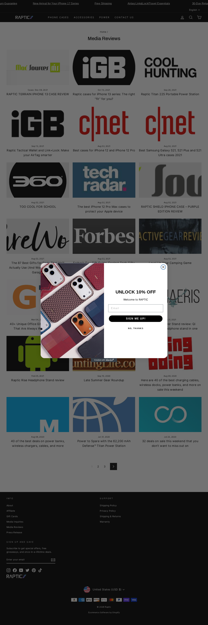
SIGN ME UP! (136, 318)
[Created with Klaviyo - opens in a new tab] (104, 360)
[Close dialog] (163, 267)
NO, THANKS (135, 328)
